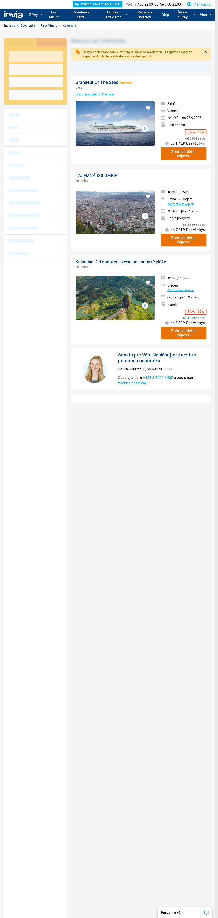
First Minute (49, 25)
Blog (165, 15)
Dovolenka (28, 25)
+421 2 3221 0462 (158, 377)
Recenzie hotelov (145, 14)
